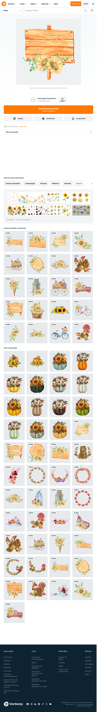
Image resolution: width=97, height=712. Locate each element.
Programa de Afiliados (36, 667)
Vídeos (33, 4)
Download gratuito (48, 109)
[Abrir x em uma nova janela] (47, 704)
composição (30, 183)
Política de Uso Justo (82, 706)
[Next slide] (87, 183)
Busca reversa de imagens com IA (10, 681)
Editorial (44, 4)
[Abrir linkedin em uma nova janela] (35, 704)
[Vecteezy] (3, 3)
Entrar (86, 4)
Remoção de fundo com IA (11, 686)
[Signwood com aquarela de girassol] (14, 241)
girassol (43, 183)
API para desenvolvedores (10, 675)
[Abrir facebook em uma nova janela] (28, 704)
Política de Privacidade (83, 704)
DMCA (33, 662)
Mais (56, 4)
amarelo (67, 183)
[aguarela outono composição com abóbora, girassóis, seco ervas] (59, 361)
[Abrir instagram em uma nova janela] (31, 704)
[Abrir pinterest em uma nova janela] (39, 704)
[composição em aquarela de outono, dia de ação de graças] (14, 264)
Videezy (7, 664)
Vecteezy (7, 660)
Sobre (60, 666)
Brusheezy (8, 657)
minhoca (55, 183)
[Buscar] (85, 10)
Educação (7, 671)
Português (87, 664)
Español (86, 660)
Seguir (62, 101)
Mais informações (12, 132)
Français (86, 671)
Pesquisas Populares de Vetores (36, 673)
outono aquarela (13, 183)
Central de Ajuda (62, 658)
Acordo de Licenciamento (37, 658)
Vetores (11, 4)
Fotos (22, 4)
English (86, 657)
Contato (61, 662)
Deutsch (86, 667)
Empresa (7, 667)
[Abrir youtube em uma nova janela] (50, 704)
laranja (79, 183)
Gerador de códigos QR (11, 692)
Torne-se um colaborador (63, 670)
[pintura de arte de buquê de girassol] (59, 309)
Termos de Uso (68, 704)
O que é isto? (23, 126)
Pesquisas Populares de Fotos (38, 680)
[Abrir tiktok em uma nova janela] (43, 704)
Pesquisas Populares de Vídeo (36, 686)
